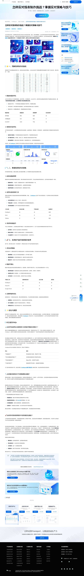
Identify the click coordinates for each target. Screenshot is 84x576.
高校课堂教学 (39, 561)
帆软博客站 (7, 21)
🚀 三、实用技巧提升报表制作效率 (67, 61)
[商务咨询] (81, 298)
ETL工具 (19, 400)
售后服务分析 (19, 565)
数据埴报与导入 (10, 556)
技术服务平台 (39, 558)
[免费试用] (32, 83)
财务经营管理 (19, 554)
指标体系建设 (19, 551)
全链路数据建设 (10, 549)
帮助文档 (38, 549)
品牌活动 (48, 558)
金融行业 (28, 554)
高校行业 (28, 556)
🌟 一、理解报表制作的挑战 (66, 57)
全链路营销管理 (20, 563)
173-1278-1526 (69, 554)
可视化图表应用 (10, 558)
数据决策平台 (9, 561)
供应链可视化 (19, 558)
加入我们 (48, 551)
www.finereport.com (38, 466)
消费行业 (28, 551)
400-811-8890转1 (69, 549)
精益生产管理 (19, 556)
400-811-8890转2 (69, 551)
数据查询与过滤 (10, 554)
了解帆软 (48, 549)
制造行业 (28, 549)
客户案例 (48, 554)
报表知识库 (39, 556)
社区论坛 (48, 556)
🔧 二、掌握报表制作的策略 (66, 59)
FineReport (13, 143)
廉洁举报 (48, 561)
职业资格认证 (39, 563)
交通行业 (28, 558)
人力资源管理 (19, 561)
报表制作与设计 (10, 551)
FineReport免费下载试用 (26, 367)
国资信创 (28, 563)
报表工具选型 (21, 21)
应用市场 (38, 554)
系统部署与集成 (10, 563)
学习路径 (38, 551)
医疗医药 (28, 561)
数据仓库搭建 (19, 549)
